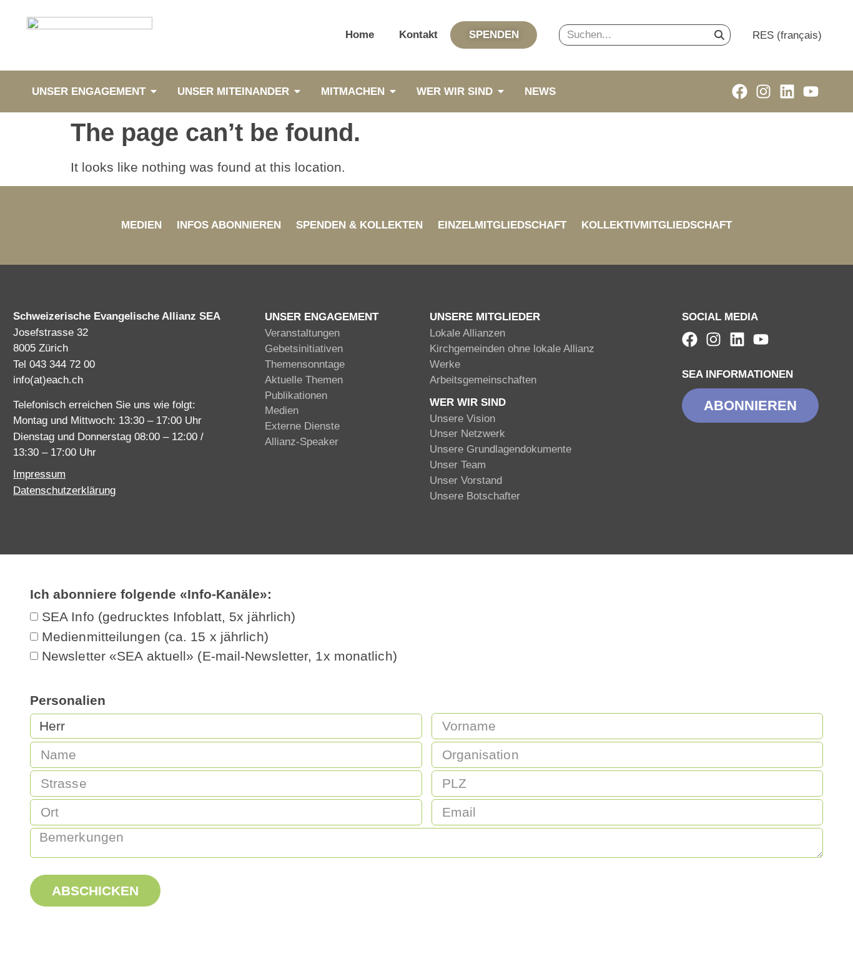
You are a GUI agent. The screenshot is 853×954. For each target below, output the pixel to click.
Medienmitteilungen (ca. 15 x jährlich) (155, 636)
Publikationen (296, 395)
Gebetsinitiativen (304, 349)
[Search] (719, 35)
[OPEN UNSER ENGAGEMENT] (154, 91)
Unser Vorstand (466, 480)
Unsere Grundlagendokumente (500, 449)
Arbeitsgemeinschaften (483, 380)
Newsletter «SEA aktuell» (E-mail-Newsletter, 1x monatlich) (219, 656)
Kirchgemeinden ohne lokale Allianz (512, 349)
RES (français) (787, 35)
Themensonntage (305, 364)
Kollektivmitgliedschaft (656, 225)
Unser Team (458, 465)
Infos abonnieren (229, 225)
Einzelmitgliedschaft (502, 225)
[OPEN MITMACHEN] (393, 91)
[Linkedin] (787, 91)
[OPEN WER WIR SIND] (501, 91)
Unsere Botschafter (475, 496)
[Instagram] (763, 91)
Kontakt (418, 35)
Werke (445, 364)
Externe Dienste (302, 426)
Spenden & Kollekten (359, 225)
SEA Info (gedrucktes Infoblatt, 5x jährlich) (168, 617)
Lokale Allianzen (467, 333)
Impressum (39, 474)
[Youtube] (811, 91)
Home (359, 35)
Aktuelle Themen (304, 380)
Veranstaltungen (302, 333)
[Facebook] (740, 91)
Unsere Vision (462, 419)
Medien (141, 225)
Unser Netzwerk (467, 434)
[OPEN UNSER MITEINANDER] (297, 91)
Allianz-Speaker (301, 442)
